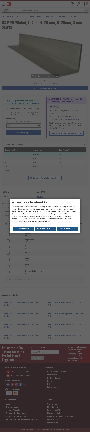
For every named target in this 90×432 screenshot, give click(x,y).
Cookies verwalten (45, 229)
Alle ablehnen (23, 229)
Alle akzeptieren (67, 229)
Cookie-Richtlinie (44, 221)
